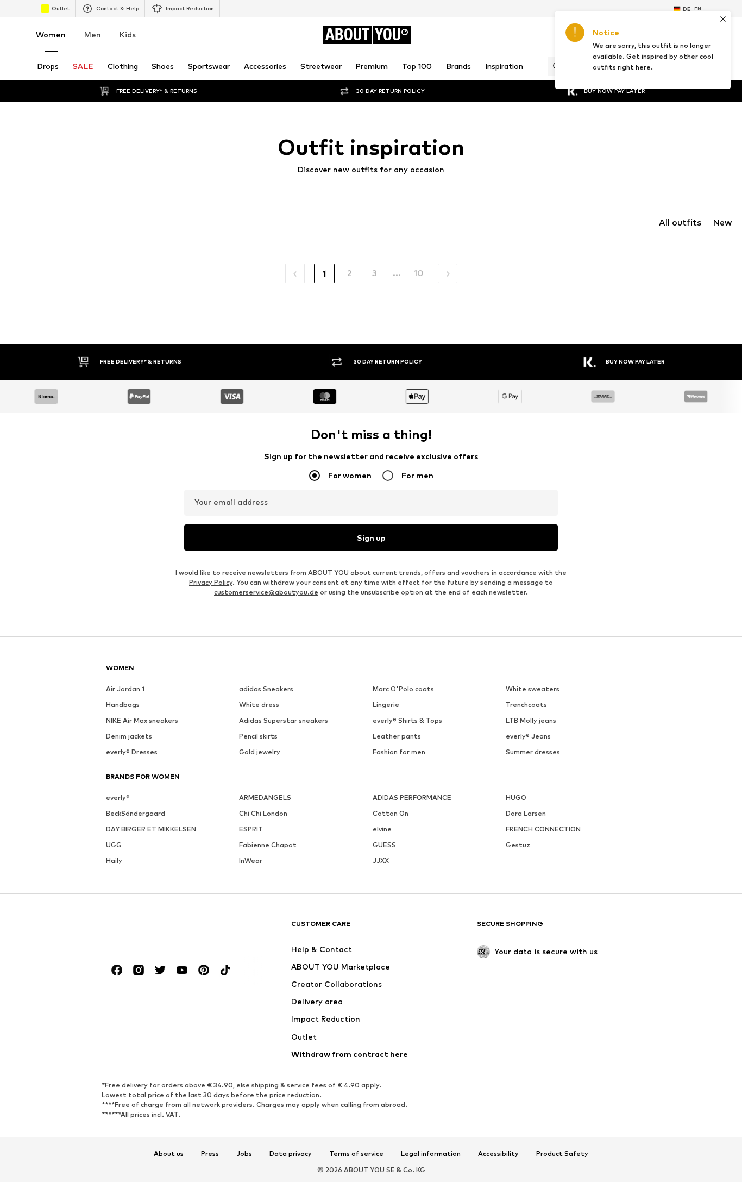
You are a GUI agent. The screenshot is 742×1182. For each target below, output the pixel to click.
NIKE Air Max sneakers (142, 720)
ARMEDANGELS (265, 797)
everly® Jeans (528, 736)
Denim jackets (129, 736)
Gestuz (518, 845)
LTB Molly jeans (531, 720)
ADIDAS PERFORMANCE (412, 797)
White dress (259, 705)
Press (210, 1154)
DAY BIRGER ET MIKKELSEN (151, 829)
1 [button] (324, 273)
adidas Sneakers (266, 689)
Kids (128, 34)
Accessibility (498, 1154)
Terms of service (356, 1154)
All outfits (680, 223)
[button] (295, 273)
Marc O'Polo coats (403, 689)
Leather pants (397, 736)
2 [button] (349, 273)
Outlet (61, 8)
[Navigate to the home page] (165, 929)
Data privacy (290, 1154)
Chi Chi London (263, 813)
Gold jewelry (259, 752)
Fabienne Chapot (268, 845)
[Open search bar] (554, 66)
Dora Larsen (526, 813)
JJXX (381, 860)
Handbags (123, 705)
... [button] (397, 273)
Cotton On (390, 813)
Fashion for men (399, 752)
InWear (250, 860)
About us (169, 1154)
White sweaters (532, 689)
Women (51, 34)
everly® (118, 797)
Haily (114, 860)
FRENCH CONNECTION (543, 829)
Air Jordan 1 (125, 689)
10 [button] (418, 273)
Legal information (431, 1154)
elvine (382, 829)
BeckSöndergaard (135, 813)
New (722, 223)
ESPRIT (251, 829)
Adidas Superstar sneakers (283, 720)
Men (92, 34)
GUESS (384, 845)
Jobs (244, 1154)
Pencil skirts (258, 736)
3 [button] (374, 273)
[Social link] (116, 970)
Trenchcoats (526, 705)
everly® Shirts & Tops (407, 720)
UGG (114, 845)
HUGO (516, 797)
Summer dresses (533, 752)
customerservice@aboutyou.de (266, 592)
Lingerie (386, 705)
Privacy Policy (210, 582)
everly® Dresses (132, 752)
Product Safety (562, 1154)
